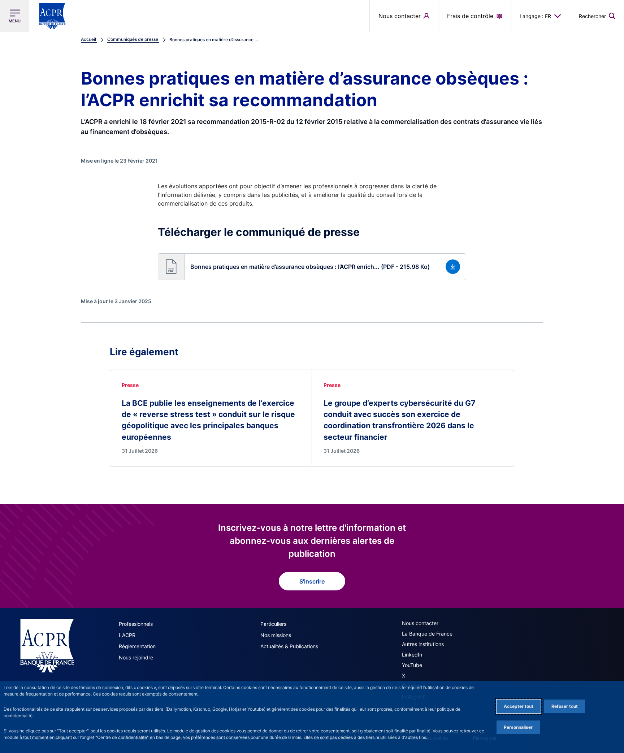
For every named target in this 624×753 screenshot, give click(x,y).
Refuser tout (564, 706)
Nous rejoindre (136, 657)
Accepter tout (518, 706)
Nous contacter (420, 623)
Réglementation (137, 646)
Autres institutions (423, 644)
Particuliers (273, 624)
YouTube (412, 665)
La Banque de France (427, 634)
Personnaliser (518, 727)
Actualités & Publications (289, 646)
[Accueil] (47, 645)
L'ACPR (127, 635)
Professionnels (136, 624)
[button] (597, 16)
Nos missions (275, 635)
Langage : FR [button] (535, 16)
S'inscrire (312, 581)
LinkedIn (412, 654)
